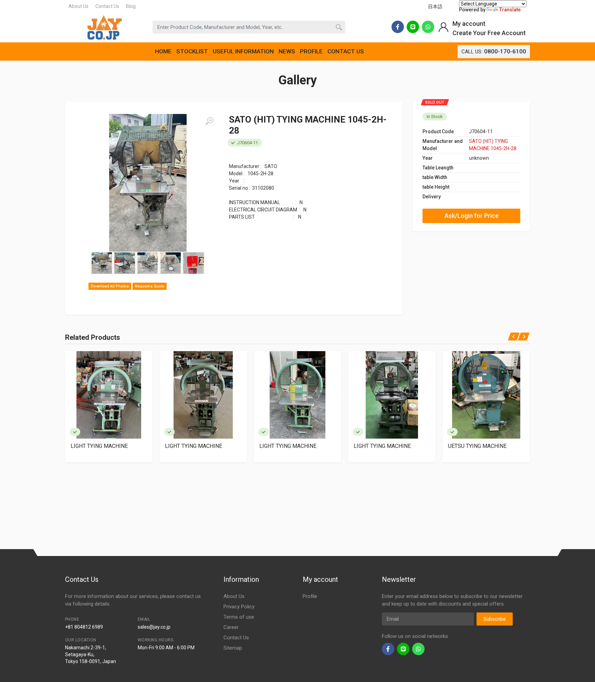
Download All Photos (110, 286)
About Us (78, 6)
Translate (510, 9)
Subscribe (494, 619)
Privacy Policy (238, 607)
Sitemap (232, 648)
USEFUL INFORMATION (243, 51)
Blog (131, 6)
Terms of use (238, 617)
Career (231, 627)
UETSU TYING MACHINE (477, 446)
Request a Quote (149, 286)
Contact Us (107, 6)
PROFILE (311, 51)
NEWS (287, 51)
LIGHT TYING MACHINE (99, 446)
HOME (163, 51)
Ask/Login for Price (472, 215)
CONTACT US (345, 51)
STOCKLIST (192, 51)
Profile (310, 596)
